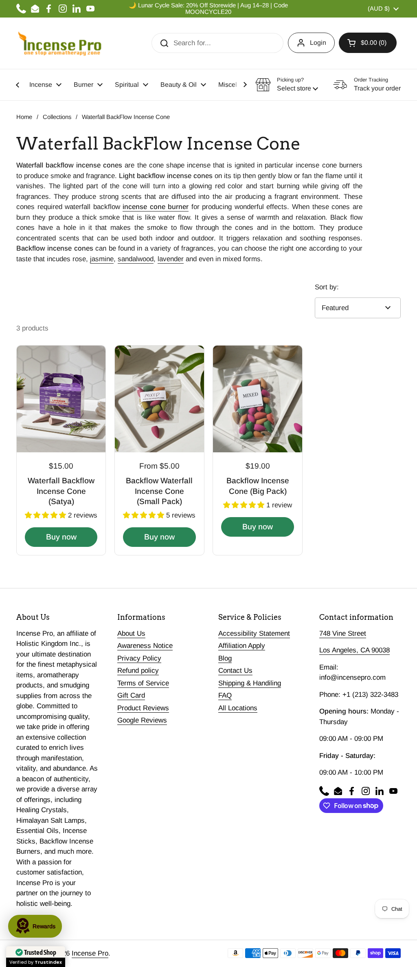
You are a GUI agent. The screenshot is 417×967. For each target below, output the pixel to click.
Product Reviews (143, 708)
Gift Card (131, 695)
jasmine (102, 259)
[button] (368, 43)
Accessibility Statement (254, 633)
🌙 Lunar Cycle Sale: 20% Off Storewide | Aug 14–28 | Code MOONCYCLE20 (208, 8)
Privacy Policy (139, 658)
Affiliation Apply (241, 646)
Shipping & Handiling (249, 683)
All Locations (237, 708)
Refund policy (138, 670)
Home (24, 117)
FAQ (225, 695)
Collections (57, 117)
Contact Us (235, 670)
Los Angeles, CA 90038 (354, 650)
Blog (225, 658)
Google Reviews (142, 720)
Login (318, 42)
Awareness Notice (145, 646)
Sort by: (327, 287)
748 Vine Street (342, 633)
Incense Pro (90, 953)
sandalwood (136, 259)
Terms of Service (143, 683)
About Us (131, 633)
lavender (171, 259)
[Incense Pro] (59, 43)
